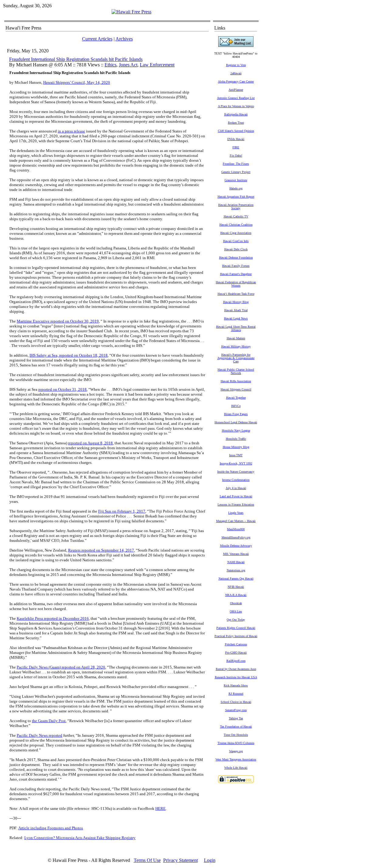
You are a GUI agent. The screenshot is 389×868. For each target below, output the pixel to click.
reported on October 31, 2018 (62, 389)
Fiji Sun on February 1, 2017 (121, 511)
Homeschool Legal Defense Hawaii (236, 422)
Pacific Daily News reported (39, 735)
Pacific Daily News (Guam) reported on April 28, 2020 (61, 667)
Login (209, 860)
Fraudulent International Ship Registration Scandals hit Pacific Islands (76, 59)
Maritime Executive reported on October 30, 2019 (58, 321)
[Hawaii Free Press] (131, 11)
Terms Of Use (147, 860)
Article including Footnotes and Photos (50, 828)
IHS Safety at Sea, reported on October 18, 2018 (68, 355)
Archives (124, 38)
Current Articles (97, 38)
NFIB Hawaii (236, 586)
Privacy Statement (180, 860)
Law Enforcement (157, 64)
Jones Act (128, 64)
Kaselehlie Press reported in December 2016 (53, 618)
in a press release (71, 131)
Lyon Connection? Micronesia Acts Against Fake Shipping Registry (80, 837)
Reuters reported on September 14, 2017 (101, 550)
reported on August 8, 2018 (90, 443)
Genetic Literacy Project (235, 172)
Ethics (110, 64)
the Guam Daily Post (49, 720)
